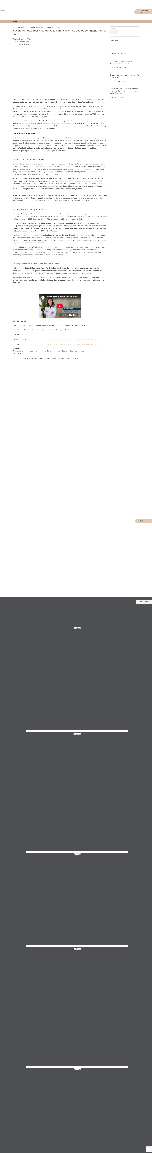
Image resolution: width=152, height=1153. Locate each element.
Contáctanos (144, 602)
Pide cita (143, 521)
